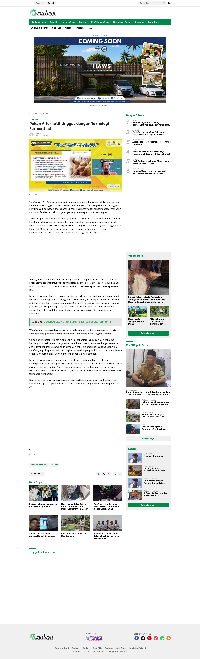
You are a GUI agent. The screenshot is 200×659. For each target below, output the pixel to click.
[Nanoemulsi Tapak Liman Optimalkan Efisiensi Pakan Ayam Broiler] (107, 523)
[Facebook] (136, 638)
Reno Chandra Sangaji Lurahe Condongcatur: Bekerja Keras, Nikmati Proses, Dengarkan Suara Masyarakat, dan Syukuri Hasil (154, 415)
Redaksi (39, 3)
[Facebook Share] (98, 474)
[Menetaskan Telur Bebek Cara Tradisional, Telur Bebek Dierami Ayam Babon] (75, 493)
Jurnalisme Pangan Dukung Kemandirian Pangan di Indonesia (154, 482)
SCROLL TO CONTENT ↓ (100, 105)
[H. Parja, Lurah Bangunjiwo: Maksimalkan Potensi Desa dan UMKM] (133, 404)
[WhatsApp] (162, 638)
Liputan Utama (38, 22)
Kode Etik (97, 648)
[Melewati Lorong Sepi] (135, 458)
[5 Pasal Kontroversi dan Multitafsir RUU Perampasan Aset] (135, 495)
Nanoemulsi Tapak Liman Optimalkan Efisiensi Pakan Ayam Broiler (106, 536)
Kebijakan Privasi (137, 648)
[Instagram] (156, 638)
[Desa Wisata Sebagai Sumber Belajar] (137, 311)
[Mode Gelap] (169, 3)
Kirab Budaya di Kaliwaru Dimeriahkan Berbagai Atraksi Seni (150, 162)
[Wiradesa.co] (42, 12)
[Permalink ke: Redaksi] (31, 134)
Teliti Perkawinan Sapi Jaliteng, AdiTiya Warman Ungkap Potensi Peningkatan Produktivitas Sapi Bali (150, 133)
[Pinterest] (149, 638)
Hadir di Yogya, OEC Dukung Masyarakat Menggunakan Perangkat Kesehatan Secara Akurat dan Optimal (151, 123)
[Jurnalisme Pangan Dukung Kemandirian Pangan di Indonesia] (135, 483)
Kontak (51, 3)
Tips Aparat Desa (121, 22)
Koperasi (83, 22)
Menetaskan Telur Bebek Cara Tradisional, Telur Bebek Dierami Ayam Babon (74, 506)
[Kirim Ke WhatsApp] (120, 474)
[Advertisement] (75, 256)
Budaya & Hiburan (39, 28)
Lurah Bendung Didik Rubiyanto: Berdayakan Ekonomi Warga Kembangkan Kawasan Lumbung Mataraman (156, 428)
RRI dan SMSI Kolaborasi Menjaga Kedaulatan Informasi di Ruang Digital (151, 152)
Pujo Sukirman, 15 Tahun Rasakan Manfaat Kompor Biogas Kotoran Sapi (106, 506)
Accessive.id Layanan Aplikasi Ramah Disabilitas (42, 534)
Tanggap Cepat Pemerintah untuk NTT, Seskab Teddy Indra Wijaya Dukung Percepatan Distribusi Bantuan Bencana (149, 172)
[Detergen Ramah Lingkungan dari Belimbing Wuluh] (43, 493)
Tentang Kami (62, 648)
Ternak (54, 465)
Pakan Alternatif (39, 465)
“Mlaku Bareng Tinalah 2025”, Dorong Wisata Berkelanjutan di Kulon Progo (158, 321)
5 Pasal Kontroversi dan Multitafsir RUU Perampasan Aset (155, 494)
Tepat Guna (153, 22)
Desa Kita (54, 22)
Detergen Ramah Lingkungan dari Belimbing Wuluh (43, 505)
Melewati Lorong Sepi (154, 456)
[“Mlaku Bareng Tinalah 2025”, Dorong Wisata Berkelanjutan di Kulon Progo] (159, 311)
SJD (90, 28)
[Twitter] (143, 638)
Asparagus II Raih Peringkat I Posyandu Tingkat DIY (151, 143)
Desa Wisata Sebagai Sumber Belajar (136, 321)
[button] (164, 3)
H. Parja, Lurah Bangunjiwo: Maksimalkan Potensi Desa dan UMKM (155, 403)
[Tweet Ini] (104, 474)
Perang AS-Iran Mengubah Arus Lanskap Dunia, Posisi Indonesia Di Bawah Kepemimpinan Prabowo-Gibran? (156, 469)
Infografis (80, 28)
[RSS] (168, 638)
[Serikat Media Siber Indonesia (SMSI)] (93, 638)
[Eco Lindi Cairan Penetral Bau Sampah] (75, 523)
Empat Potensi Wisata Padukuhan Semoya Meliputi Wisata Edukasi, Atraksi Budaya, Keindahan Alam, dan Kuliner (148, 299)
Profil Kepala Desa (100, 22)
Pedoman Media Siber (115, 648)
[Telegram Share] (115, 474)
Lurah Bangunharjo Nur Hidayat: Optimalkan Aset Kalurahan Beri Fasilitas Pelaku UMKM (148, 393)
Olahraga (56, 28)
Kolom (68, 28)
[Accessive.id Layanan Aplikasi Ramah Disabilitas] (43, 523)
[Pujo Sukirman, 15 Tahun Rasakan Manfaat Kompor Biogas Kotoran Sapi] (107, 493)
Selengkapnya (147, 333)
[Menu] (31, 3)
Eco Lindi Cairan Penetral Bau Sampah (73, 534)
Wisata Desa (69, 22)
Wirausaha (139, 22)
